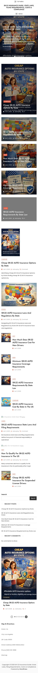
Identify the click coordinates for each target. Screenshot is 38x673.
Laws (5, 208)
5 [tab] (21, 56)
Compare (6, 23)
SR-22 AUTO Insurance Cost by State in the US (22, 405)
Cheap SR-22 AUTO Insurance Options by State (18, 28)
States (6, 128)
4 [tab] (19, 56)
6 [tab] (23, 56)
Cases (3, 421)
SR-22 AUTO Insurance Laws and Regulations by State (18, 133)
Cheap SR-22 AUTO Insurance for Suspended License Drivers (23, 480)
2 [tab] (16, 56)
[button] (19, 14)
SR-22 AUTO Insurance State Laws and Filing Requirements (18, 426)
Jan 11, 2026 (8, 33)
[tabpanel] (19, 37)
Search (4, 494)
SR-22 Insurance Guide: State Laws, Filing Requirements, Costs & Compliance (19, 7)
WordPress (23, 669)
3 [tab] (18, 56)
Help (5, 155)
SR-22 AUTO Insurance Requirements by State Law (15, 213)
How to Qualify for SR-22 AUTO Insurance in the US (15, 455)
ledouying (17, 33)
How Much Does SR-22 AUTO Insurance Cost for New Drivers (17, 160)
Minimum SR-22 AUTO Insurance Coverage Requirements (18, 186)
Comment (27, 33)
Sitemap (4, 655)
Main (5, 181)
